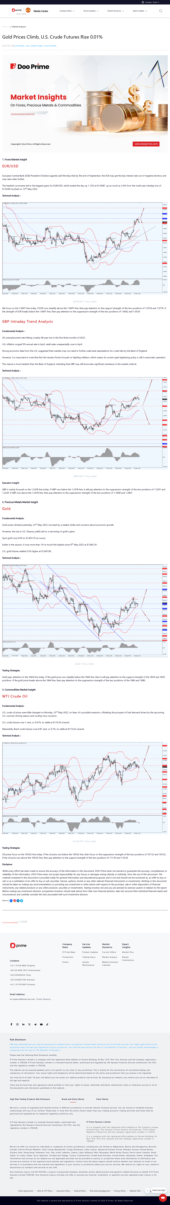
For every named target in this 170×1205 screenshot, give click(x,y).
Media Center (41, 11)
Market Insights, (37, 46)
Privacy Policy (120, 1190)
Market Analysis (19, 26)
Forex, (28, 46)
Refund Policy (80, 1190)
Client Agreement (25, 1190)
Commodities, (20, 46)
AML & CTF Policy (45, 1190)
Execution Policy (63, 1190)
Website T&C (135, 1190)
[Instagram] (14, 900)
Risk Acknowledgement (100, 1190)
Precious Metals (50, 46)
